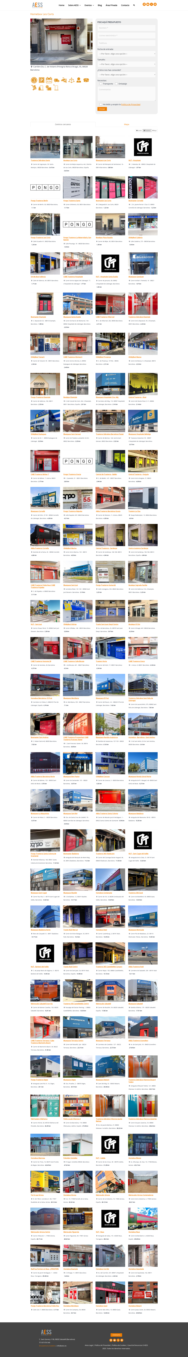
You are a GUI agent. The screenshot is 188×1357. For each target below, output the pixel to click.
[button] (134, 5)
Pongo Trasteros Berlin (39, 201)
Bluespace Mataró (102, 1080)
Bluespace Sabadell (136, 1004)
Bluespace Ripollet (70, 893)
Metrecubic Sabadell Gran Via (42, 1004)
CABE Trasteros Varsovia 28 (41, 661)
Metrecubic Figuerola (71, 1232)
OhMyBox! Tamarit (37, 357)
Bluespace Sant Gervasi (72, 434)
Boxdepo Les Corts (70, 160)
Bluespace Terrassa (103, 1041)
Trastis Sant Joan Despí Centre (107, 624)
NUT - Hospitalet (135, 160)
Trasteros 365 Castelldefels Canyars (109, 967)
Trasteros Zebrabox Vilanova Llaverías (143, 1119)
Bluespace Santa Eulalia (72, 317)
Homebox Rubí (101, 930)
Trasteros (147, 130)
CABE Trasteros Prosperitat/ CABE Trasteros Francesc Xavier (75, 738)
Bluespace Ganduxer (136, 277)
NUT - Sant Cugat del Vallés (138, 854)
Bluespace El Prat (102, 698)
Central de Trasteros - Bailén (106, 474)
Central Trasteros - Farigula (139, 474)
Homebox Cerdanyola (104, 893)
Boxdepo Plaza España (104, 237)
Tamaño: (101, 59)
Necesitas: (102, 80)
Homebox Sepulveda (136, 1269)
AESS (146, 1345)
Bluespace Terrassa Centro (73, 1041)
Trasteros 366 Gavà (136, 893)
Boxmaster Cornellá (136, 201)
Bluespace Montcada (136, 930)
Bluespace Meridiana (71, 698)
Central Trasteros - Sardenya (106, 548)
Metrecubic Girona (103, 1195)
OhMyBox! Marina (69, 548)
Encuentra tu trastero (47, 1346)
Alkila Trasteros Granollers (138, 1041)
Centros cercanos (63, 124)
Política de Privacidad (130, 104)
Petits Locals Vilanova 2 (72, 1119)
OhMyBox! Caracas (103, 776)
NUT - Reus (100, 1232)
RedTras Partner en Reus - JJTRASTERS (45, 1269)
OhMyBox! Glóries (70, 624)
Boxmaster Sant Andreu (39, 737)
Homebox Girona (69, 1195)
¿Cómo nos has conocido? (109, 70)
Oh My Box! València (38, 277)
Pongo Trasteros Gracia (72, 474)
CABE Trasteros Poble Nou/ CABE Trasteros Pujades (43, 586)
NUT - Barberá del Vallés (40, 967)
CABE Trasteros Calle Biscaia (73, 661)
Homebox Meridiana (71, 1306)
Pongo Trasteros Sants (71, 201)
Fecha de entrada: (105, 49)
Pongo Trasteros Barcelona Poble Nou (45, 1306)
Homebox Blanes (135, 1158)
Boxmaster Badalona (71, 854)
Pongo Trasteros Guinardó (106, 585)
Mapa (126, 124)
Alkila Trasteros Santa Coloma (107, 813)
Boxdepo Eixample (70, 397)
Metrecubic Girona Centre (40, 1232)
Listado (139, 130)
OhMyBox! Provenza (103, 357)
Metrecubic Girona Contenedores (141, 1195)
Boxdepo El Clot (134, 624)
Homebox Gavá (101, 1306)
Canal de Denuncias (135, 1345)
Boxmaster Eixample (38, 317)
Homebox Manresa (38, 1158)
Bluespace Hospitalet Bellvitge (140, 434)
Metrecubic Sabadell (103, 1004)
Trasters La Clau (134, 511)
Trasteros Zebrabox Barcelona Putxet (110, 434)
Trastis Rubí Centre (70, 967)
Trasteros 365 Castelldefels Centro (76, 1004)
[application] (80, 5)
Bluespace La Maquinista (40, 813)
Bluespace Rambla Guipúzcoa (107, 737)
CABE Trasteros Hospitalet (73, 277)
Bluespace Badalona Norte (40, 930)
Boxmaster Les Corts (103, 201)
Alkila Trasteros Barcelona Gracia (108, 511)
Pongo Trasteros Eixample (40, 397)
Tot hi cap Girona (37, 1195)
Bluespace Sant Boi (70, 813)
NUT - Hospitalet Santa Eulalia (107, 277)
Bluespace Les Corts (103, 160)
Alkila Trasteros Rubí (136, 967)
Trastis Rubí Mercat (70, 930)
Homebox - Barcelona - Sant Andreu (142, 737)
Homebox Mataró (135, 1306)
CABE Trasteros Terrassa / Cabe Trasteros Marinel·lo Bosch (42, 1042)
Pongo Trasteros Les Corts (40, 237)
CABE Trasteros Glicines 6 (72, 357)
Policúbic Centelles (70, 1158)
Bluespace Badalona (136, 813)
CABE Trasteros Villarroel (105, 317)
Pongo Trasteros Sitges (39, 1080)
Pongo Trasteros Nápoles (72, 511)
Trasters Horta (101, 661)
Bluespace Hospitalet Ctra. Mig (107, 397)
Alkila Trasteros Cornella (40, 548)
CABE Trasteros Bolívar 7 (40, 474)
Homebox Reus (134, 1232)
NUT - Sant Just (36, 624)
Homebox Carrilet (102, 1269)
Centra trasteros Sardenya (138, 548)
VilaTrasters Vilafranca (39, 1119)
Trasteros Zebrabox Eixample (139, 317)
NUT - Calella (100, 1158)
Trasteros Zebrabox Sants (40, 160)
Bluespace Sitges (69, 1080)
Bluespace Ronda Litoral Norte (140, 776)
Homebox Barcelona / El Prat (41, 698)
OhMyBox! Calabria (135, 237)
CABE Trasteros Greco (137, 661)
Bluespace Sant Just (70, 585)
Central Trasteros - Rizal (137, 397)
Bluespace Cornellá (38, 511)
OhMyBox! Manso (135, 357)
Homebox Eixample (70, 1269)
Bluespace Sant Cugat (39, 893)
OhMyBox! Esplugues (38, 434)
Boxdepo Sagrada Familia (138, 585)
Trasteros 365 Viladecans (105, 854)
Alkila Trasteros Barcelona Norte (43, 776)
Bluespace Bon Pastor (71, 776)
